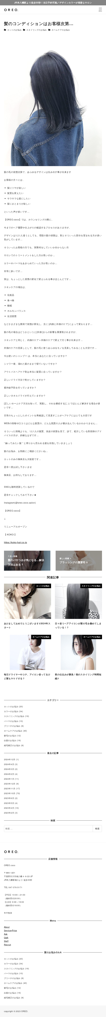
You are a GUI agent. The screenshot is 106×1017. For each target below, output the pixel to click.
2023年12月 (9, 783)
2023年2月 (9, 812)
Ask (5, 934)
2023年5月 (9, 803)
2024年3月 (9, 769)
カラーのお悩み (11, 711)
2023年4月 (9, 808)
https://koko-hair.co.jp (15, 542)
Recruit (7, 944)
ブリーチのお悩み (12, 725)
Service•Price (10, 930)
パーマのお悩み (11, 721)
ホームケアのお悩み (61, 29)
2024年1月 (9, 778)
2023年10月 (9, 793)
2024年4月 (9, 764)
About (7, 927)
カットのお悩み (14, 29)
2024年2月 (9, 774)
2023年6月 (9, 798)
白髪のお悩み (10, 740)
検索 (97, 828)
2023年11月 (9, 788)
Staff (6, 941)
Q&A (6, 937)
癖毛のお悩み (10, 735)
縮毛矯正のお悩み (12, 745)
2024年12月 (9, 759)
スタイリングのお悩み (36, 29)
